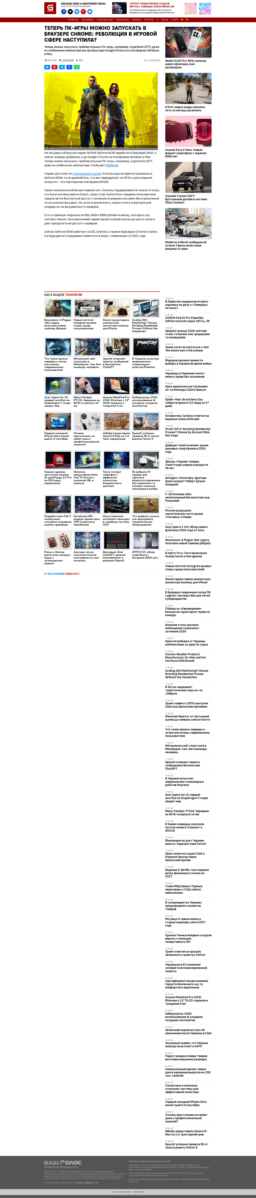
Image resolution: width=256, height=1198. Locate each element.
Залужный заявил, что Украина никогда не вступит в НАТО (186, 1044)
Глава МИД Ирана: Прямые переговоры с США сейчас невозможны (184, 889)
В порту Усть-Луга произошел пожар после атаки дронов (186, 554)
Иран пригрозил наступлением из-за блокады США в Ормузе (186, 388)
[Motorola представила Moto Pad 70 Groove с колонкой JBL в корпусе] (87, 460)
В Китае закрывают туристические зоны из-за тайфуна (184, 690)
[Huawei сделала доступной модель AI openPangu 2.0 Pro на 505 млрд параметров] (58, 460)
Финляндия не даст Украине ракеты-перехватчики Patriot (185, 842)
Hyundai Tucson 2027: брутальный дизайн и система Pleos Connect (186, 199)
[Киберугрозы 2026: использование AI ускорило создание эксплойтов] (146, 385)
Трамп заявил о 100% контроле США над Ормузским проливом (186, 705)
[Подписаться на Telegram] (205, 8)
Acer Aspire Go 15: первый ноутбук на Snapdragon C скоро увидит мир (186, 798)
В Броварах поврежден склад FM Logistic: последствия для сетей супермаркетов (188, 595)
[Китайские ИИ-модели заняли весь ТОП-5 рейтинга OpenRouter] (87, 504)
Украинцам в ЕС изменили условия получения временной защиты (186, 968)
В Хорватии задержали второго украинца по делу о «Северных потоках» (186, 305)
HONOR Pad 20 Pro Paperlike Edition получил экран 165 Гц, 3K (187, 319)
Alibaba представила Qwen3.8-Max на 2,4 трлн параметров (186, 1132)
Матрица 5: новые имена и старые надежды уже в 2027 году (185, 922)
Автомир (136, 20)
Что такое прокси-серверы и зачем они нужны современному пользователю (187, 732)
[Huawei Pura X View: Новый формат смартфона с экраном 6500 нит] (188, 132)
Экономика (87, 20)
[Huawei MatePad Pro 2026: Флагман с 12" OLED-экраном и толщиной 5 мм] (116, 385)
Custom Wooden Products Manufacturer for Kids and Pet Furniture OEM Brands (185, 657)
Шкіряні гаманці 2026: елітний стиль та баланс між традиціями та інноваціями (187, 334)
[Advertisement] (102, 264)
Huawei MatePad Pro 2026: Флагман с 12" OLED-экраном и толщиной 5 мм (186, 1000)
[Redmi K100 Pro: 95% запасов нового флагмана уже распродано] (188, 43)
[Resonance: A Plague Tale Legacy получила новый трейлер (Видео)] (58, 308)
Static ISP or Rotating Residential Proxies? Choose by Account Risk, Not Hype (187, 432)
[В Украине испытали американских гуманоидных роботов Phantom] (146, 346)
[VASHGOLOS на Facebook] (63, 11)
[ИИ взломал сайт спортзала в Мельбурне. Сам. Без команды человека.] (87, 346)
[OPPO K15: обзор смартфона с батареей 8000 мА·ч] (146, 540)
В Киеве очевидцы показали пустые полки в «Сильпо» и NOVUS (184, 827)
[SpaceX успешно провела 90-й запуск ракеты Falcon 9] (146, 421)
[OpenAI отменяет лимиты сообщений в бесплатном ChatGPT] (116, 346)
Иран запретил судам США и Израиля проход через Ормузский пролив (184, 857)
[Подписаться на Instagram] (191, 8)
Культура (149, 20)
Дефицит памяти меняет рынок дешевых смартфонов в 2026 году (186, 448)
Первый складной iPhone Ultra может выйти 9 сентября (186, 1103)
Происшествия (105, 20)
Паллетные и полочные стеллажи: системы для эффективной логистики (182, 1089)
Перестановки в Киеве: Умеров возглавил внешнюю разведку (186, 1057)
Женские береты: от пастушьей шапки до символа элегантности (187, 718)
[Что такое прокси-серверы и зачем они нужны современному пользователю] (58, 346)
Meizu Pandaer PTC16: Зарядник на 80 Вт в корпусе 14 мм (187, 812)
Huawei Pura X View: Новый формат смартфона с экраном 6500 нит (185, 153)
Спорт (175, 20)
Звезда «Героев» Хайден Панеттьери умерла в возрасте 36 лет (186, 465)
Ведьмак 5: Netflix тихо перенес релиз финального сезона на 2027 (187, 873)
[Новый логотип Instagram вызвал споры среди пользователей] (87, 308)
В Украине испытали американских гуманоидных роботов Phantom (184, 781)
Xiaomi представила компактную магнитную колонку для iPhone (188, 580)
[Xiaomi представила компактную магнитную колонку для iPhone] (116, 308)
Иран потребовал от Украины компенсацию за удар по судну (186, 643)
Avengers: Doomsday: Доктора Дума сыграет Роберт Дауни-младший (186, 481)
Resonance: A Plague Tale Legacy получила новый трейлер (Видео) (188, 541)
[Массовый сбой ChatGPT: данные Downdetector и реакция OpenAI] (116, 540)
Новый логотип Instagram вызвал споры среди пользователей (188, 567)
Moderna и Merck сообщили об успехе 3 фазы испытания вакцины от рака (186, 245)
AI (157, 20)
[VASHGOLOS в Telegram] (76, 11)
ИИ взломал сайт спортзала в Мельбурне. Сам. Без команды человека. (186, 749)
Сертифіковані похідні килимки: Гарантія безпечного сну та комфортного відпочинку (186, 984)
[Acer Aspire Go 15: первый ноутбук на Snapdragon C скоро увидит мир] (58, 385)
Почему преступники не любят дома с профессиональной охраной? (186, 1118)
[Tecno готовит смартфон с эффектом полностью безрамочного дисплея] (116, 460)
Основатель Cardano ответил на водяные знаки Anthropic (187, 417)
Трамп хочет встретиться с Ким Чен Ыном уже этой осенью (187, 348)
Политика (73, 20)
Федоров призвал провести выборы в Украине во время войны (188, 362)
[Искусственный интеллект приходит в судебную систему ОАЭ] (116, 504)
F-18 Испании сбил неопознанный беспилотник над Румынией (187, 497)
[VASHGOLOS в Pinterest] (83, 11)
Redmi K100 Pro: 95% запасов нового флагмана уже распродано (185, 64)
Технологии (122, 20)
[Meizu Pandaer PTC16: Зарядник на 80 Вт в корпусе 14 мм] (87, 385)
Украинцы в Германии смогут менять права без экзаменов (185, 375)
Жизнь (165, 20)
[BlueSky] (47, 67)
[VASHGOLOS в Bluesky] (89, 11)
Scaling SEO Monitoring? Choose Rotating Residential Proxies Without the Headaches (186, 674)
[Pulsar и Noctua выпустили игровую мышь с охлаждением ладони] (58, 540)
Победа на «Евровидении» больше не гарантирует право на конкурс (187, 612)
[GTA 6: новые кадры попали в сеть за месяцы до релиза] (188, 89)
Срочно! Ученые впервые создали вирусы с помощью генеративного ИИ (188, 938)
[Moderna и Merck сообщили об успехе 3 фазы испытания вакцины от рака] (188, 224)
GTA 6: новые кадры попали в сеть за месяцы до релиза (185, 108)
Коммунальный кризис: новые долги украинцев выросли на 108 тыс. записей (187, 1072)
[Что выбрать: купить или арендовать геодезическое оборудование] (146, 504)
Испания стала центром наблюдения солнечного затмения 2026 (182, 628)
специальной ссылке (86, 174)
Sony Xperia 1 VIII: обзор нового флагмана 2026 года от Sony (186, 528)
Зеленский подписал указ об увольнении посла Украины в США (188, 1031)
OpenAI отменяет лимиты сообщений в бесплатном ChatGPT (182, 765)
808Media (111, 165)
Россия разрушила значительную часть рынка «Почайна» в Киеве (184, 514)
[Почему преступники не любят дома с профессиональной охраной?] (87, 421)
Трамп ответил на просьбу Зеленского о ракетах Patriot (185, 953)
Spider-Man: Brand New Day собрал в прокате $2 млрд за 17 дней (187, 403)
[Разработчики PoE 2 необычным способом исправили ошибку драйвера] (58, 504)
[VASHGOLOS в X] (70, 11)
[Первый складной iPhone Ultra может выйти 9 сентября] (58, 421)
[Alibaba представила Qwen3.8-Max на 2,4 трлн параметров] (116, 421)
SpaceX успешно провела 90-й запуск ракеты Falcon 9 (186, 1146)
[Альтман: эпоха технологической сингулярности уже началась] (87, 540)
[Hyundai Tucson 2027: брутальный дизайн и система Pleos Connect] (188, 178)
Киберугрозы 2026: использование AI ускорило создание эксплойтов (184, 1017)
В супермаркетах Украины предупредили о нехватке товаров (183, 906)
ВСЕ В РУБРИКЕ (64, 573)
